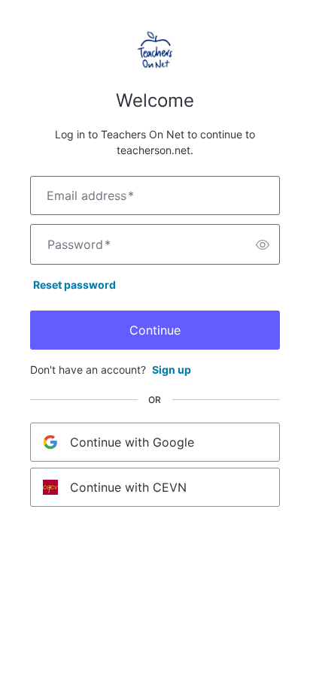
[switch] (262, 244)
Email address (90, 195)
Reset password (74, 284)
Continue (155, 330)
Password (79, 244)
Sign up (171, 369)
